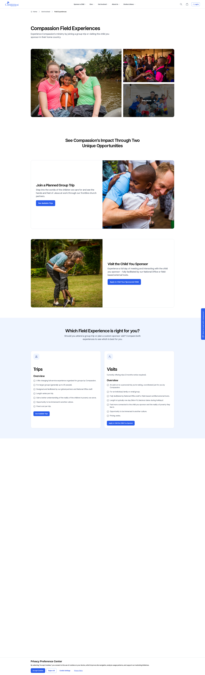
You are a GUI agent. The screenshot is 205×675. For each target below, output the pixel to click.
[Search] (181, 4)
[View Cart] (187, 4)
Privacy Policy (78, 670)
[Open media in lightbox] (76, 83)
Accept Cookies (38, 671)
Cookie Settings (65, 671)
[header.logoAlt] (12, 6)
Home (35, 12)
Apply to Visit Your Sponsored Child (124, 282)
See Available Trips (45, 203)
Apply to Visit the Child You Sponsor (121, 423)
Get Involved (45, 12)
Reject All (51, 671)
